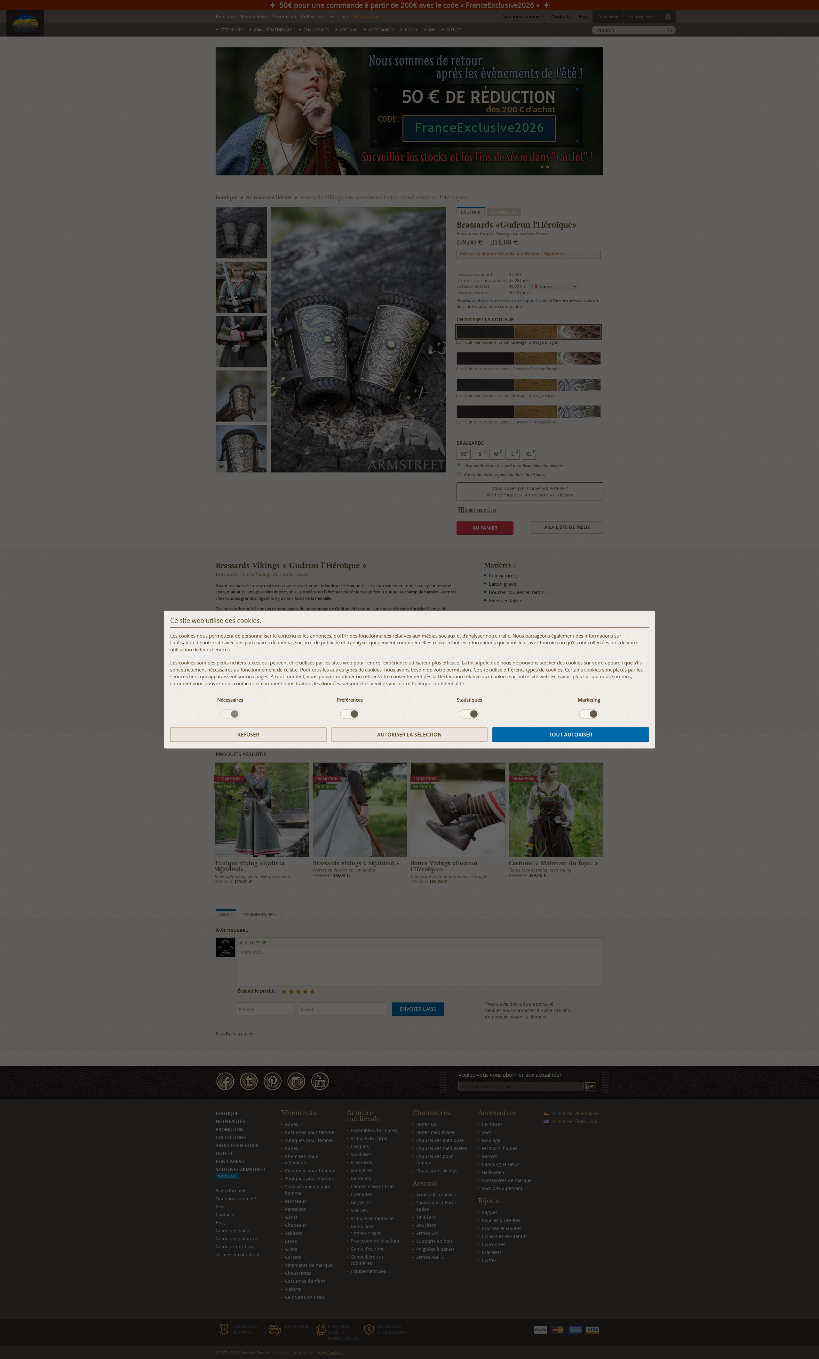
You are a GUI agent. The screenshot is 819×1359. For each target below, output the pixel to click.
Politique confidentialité (438, 683)
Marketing (589, 699)
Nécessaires (230, 699)
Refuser (248, 734)
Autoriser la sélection (409, 734)
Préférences (350, 699)
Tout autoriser (570, 734)
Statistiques (469, 699)
